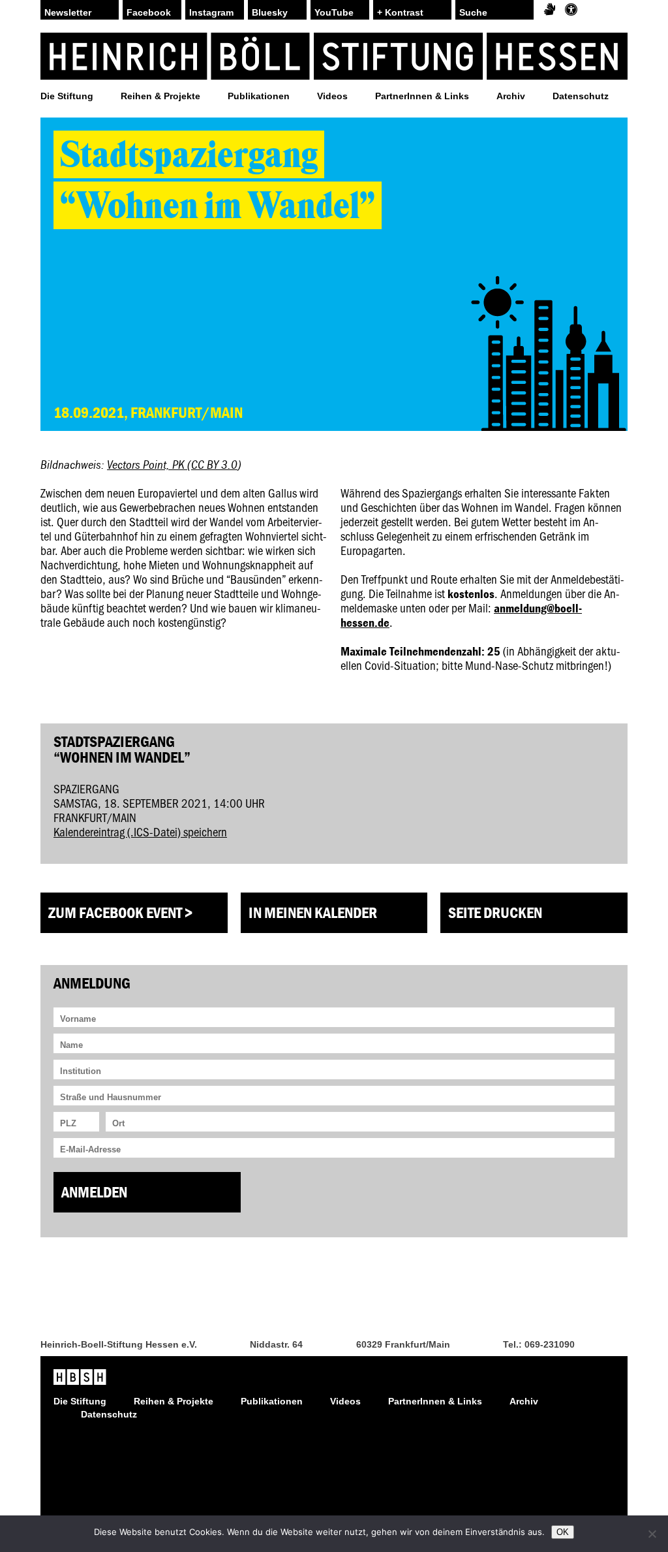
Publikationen (259, 96)
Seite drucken (495, 912)
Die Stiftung (66, 96)
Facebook (149, 12)
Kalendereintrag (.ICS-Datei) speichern (140, 831)
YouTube (334, 12)
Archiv (510, 96)
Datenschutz (581, 96)
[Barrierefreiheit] (571, 10)
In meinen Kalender (313, 912)
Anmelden (94, 1191)
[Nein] (651, 1533)
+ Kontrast (400, 12)
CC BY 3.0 (214, 464)
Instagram (211, 12)
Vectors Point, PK (147, 464)
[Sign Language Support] (549, 10)
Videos (332, 96)
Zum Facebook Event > (120, 912)
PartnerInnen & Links (422, 96)
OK (562, 1532)
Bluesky (270, 12)
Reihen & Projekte (160, 96)
